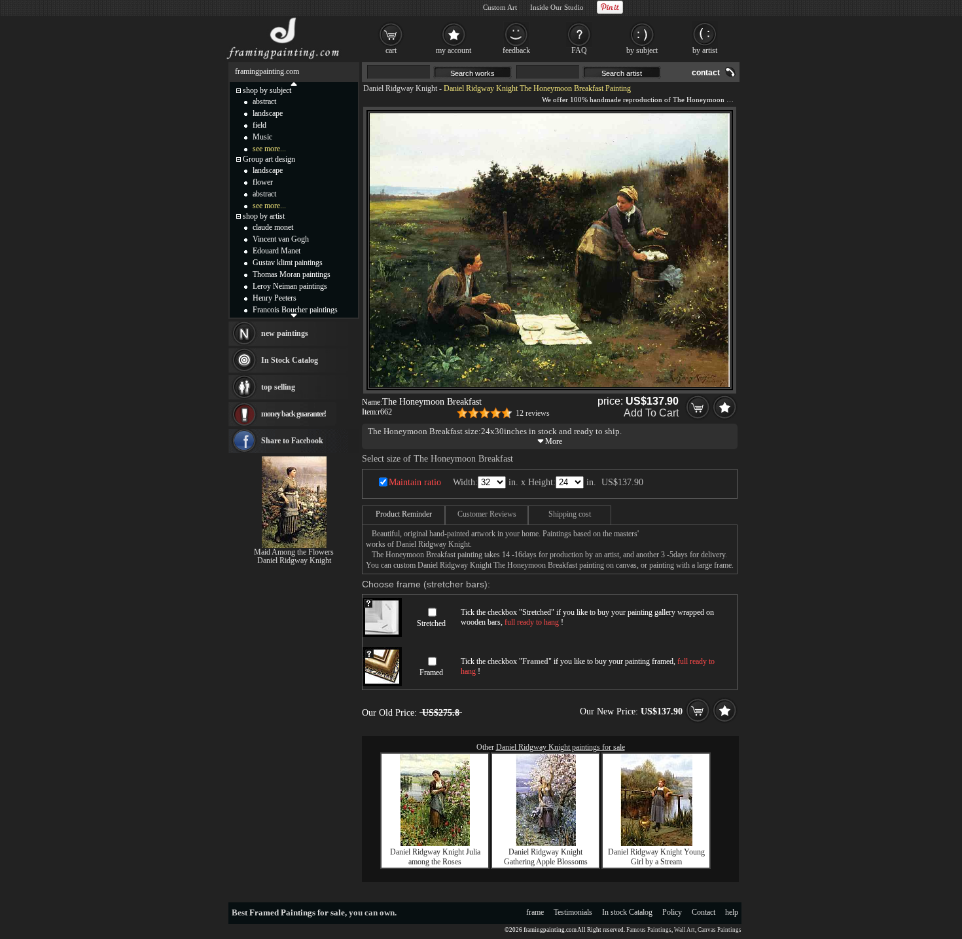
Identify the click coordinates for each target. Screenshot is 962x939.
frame (535, 912)
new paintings (284, 333)
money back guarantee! (293, 413)
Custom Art (500, 7)
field (259, 125)
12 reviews (533, 413)
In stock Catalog (627, 912)
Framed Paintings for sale (297, 912)
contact (706, 72)
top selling (278, 387)
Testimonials (573, 912)
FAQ (579, 50)
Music (262, 136)
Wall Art (684, 930)
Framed (431, 672)
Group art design (269, 159)
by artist (704, 50)
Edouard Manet (276, 250)
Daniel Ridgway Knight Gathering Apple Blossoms (546, 856)
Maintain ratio (415, 482)
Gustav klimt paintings (288, 262)
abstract (264, 101)
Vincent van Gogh (281, 239)
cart (391, 50)
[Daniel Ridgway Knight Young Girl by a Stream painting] (656, 843)
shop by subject (267, 90)
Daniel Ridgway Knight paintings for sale (560, 747)
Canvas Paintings (719, 930)
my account (453, 50)
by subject (642, 50)
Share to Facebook (292, 440)
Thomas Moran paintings (291, 274)
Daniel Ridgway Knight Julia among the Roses (435, 856)
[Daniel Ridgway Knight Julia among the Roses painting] (435, 843)
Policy (672, 912)
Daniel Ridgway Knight (400, 88)
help (731, 912)
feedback (516, 50)
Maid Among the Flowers (294, 552)
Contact (703, 912)
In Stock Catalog (289, 360)
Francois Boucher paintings (295, 309)
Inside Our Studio (557, 7)
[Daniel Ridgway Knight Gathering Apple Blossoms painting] (546, 843)
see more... (269, 148)
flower (263, 182)
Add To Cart (651, 412)
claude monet (273, 227)
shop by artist (264, 216)
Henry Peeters (274, 298)
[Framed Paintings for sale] (283, 59)
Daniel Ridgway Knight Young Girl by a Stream (656, 856)
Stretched (431, 623)
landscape (268, 113)
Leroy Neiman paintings (290, 286)
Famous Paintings (648, 930)
